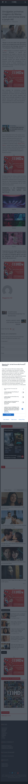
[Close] (25, 364)
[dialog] (14, 392)
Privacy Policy (22, 419)
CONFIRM (8, 414)
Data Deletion (6, 419)
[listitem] (14, 389)
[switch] (23, 392)
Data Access (14, 419)
